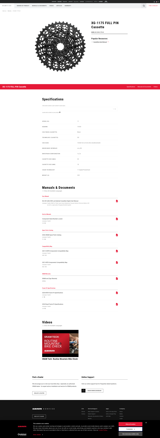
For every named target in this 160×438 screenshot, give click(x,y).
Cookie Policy (103, 430)
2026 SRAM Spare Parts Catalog (51, 237)
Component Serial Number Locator (52, 221)
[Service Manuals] (117, 219)
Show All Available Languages (53, 191)
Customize (129, 429)
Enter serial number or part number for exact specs (53, 105)
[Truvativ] (65, 1)
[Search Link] (143, 5)
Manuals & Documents (39, 5)
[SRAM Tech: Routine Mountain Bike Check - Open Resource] (60, 343)
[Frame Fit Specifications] (117, 293)
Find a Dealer (153, 5)
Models (9, 11)
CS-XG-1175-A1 (17, 11)
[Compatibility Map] (117, 252)
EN (158, 1)
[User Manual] (117, 202)
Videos (51, 5)
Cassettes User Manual (100, 42)
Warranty (68, 5)
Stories (83, 411)
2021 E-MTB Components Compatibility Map (55, 253)
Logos (121, 418)
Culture (83, 414)
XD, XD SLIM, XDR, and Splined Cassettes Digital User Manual (65, 203)
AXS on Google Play (111, 414)
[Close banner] (146, 422)
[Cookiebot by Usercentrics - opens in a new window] (22, 435)
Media (121, 414)
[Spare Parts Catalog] (117, 236)
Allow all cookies (130, 424)
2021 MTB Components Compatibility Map (54, 265)
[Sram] (54, 1)
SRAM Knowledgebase (94, 390)
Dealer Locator (39, 393)
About (121, 411)
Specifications (131, 87)
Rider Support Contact (93, 411)
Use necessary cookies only (130, 434)
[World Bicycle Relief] (106, 1)
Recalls (90, 418)
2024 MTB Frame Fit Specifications (52, 295)
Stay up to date (39, 416)
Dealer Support (91, 414)
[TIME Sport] (82, 1)
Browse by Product (23, 5)
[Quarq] (76, 1)
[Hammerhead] (89, 1)
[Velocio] (96, 1)
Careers (121, 416)
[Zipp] (70, 1)
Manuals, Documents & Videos (95, 416)
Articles (59, 5)
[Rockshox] (60, 1)
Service (7, 5)
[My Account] (154, 1)
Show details (37, 434)
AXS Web (108, 416)
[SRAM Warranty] (117, 279)
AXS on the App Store (111, 411)
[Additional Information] (114, 109)
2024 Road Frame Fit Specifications (52, 306)
